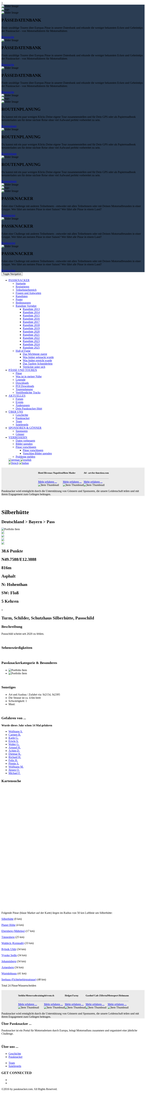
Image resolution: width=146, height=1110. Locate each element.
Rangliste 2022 (31, 337)
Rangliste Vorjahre (26, 305)
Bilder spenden (24, 443)
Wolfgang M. (16, 766)
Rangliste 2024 (31, 344)
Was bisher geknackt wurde (38, 357)
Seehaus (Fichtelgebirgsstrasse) (18, 979)
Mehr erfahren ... (47, 481)
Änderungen (23, 405)
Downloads (22, 382)
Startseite (21, 283)
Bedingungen (23, 302)
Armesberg (7, 967)
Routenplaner (9, 126)
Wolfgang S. (16, 731)
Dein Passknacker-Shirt (29, 408)
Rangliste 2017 (31, 321)
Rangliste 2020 (31, 331)
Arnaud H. (15, 747)
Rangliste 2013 (31, 309)
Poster (19, 299)
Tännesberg (8, 937)
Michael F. (14, 773)
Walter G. (14, 744)
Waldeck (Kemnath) (12, 943)
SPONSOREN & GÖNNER (25, 427)
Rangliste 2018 (31, 325)
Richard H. (15, 757)
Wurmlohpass (9, 973)
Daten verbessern (25, 440)
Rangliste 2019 (31, 328)
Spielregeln (22, 424)
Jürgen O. (14, 769)
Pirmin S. (14, 763)
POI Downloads (25, 386)
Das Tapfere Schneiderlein (38, 363)
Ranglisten (22, 296)
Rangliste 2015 (31, 315)
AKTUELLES (17, 395)
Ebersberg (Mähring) (13, 931)
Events (19, 402)
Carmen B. (15, 734)
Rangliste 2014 (31, 312)
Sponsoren (22, 430)
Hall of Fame (23, 350)
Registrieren (22, 286)
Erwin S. (14, 741)
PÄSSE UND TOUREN (23, 370)
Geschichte (22, 414)
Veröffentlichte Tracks (28, 392)
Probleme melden (25, 456)
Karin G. (14, 737)
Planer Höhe (8, 924)
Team (19, 421)
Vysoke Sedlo (9, 955)
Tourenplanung (24, 389)
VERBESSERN (18, 437)
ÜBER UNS (16, 411)
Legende (20, 379)
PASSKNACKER (19, 280)
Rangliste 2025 (31, 347)
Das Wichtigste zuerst (35, 354)
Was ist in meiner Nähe (29, 376)
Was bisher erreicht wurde (37, 360)
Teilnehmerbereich (26, 289)
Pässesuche (7, 36)
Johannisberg (8, 961)
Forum (19, 398)
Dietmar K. (15, 753)
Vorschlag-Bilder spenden (37, 453)
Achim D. (14, 750)
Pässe (19, 373)
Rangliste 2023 (31, 341)
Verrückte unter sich (34, 366)
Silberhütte (7, 918)
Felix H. (13, 760)
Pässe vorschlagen (26, 447)
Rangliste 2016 (31, 318)
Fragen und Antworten (28, 293)
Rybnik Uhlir (8, 949)
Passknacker (8, 215)
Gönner (20, 434)
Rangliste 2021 (31, 334)
